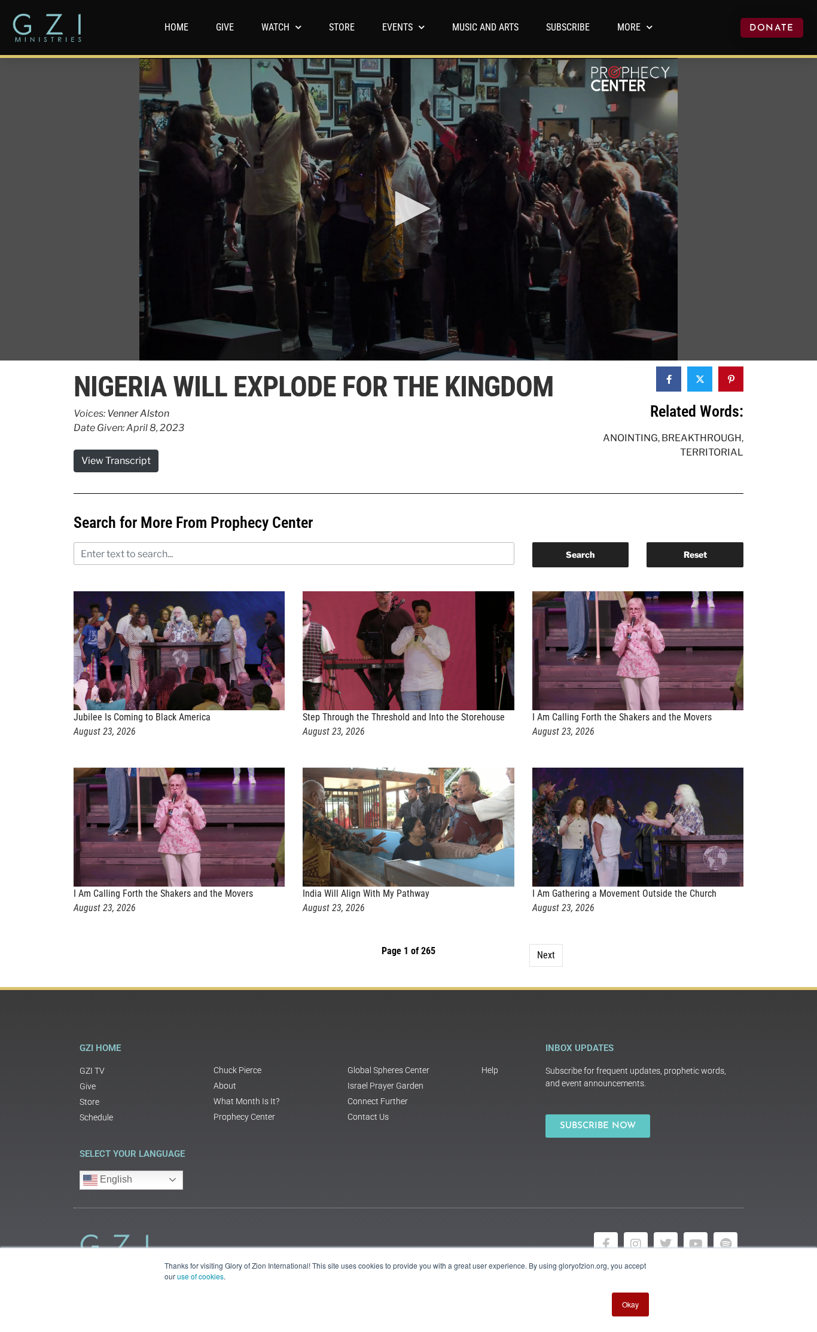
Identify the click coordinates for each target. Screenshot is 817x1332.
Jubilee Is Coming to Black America (142, 717)
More (629, 27)
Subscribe (568, 27)
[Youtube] (696, 1244)
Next (546, 955)
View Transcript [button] (116, 460)
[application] (408, 209)
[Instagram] (636, 1244)
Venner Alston (138, 413)
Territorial (711, 452)
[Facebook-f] (606, 1244)
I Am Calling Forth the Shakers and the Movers (622, 717)
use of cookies (200, 1276)
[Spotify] (725, 1244)
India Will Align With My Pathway (366, 893)
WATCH (275, 27)
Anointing (630, 438)
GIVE (225, 27)
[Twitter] (666, 1244)
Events (397, 27)
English (114, 1179)
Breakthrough (701, 438)
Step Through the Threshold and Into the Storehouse (404, 717)
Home (176, 27)
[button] (408, 208)
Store (342, 27)
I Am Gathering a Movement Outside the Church (624, 893)
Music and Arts (485, 27)
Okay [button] (630, 1304)
